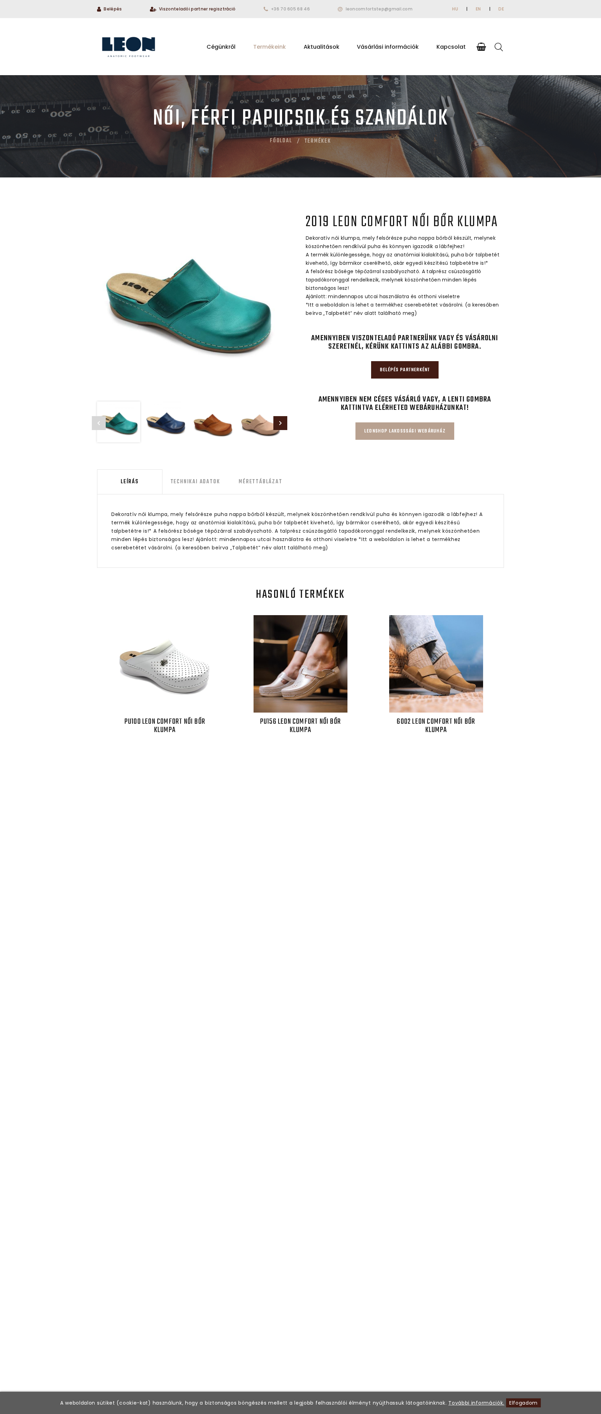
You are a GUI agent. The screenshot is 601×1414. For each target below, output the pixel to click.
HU (455, 9)
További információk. (476, 1402)
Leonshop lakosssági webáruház (405, 431)
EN (478, 9)
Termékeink (269, 46)
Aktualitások (321, 46)
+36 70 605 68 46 (290, 9)
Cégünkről (221, 46)
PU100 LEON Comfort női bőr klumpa (165, 726)
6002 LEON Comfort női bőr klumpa (436, 726)
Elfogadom (523, 1402)
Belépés (113, 9)
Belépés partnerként (405, 370)
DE (501, 9)
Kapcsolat (451, 46)
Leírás (130, 481)
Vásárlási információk (388, 46)
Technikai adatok (195, 481)
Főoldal (281, 140)
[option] (189, 299)
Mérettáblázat (260, 481)
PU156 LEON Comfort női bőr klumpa (300, 726)
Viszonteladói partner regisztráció (197, 9)
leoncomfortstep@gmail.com (379, 9)
